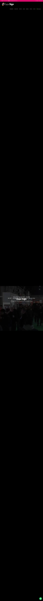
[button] (40, 598)
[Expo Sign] (9, 4)
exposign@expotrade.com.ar (13, 0)
